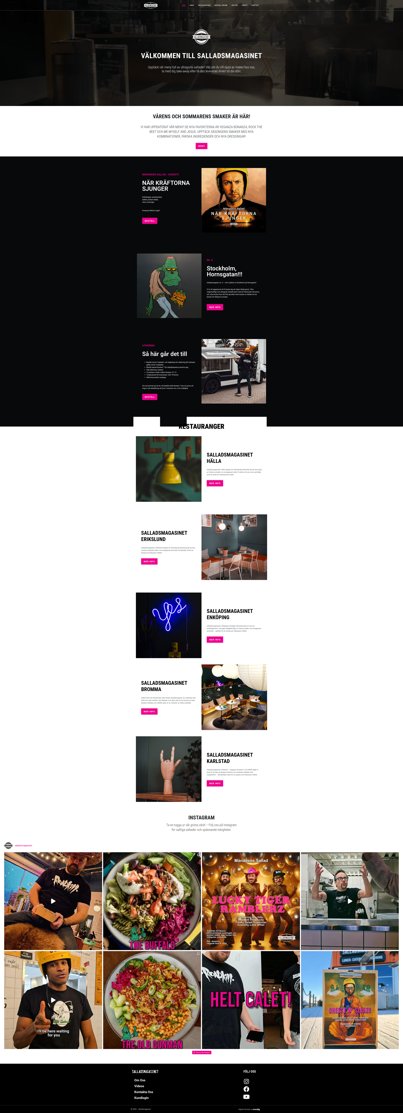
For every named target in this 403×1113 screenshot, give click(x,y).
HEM (184, 5)
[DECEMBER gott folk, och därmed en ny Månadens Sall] (251, 901)
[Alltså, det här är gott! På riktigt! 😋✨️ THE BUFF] (152, 901)
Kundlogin (141, 1098)
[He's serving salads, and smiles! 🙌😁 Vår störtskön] (53, 1000)
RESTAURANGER (204, 5)
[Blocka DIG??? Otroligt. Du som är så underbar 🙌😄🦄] (251, 1000)
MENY (192, 5)
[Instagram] (246, 1081)
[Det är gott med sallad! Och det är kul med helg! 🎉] (350, 901)
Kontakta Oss (143, 1092)
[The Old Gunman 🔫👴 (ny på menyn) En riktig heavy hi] (152, 1000)
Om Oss (139, 1080)
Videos (139, 1086)
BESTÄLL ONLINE (221, 5)
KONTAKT (255, 5)
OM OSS (235, 5)
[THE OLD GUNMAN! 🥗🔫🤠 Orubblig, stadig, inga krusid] (53, 901)
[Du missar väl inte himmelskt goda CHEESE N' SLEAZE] (350, 1000)
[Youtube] (246, 1097)
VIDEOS (244, 5)
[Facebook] (246, 1089)
